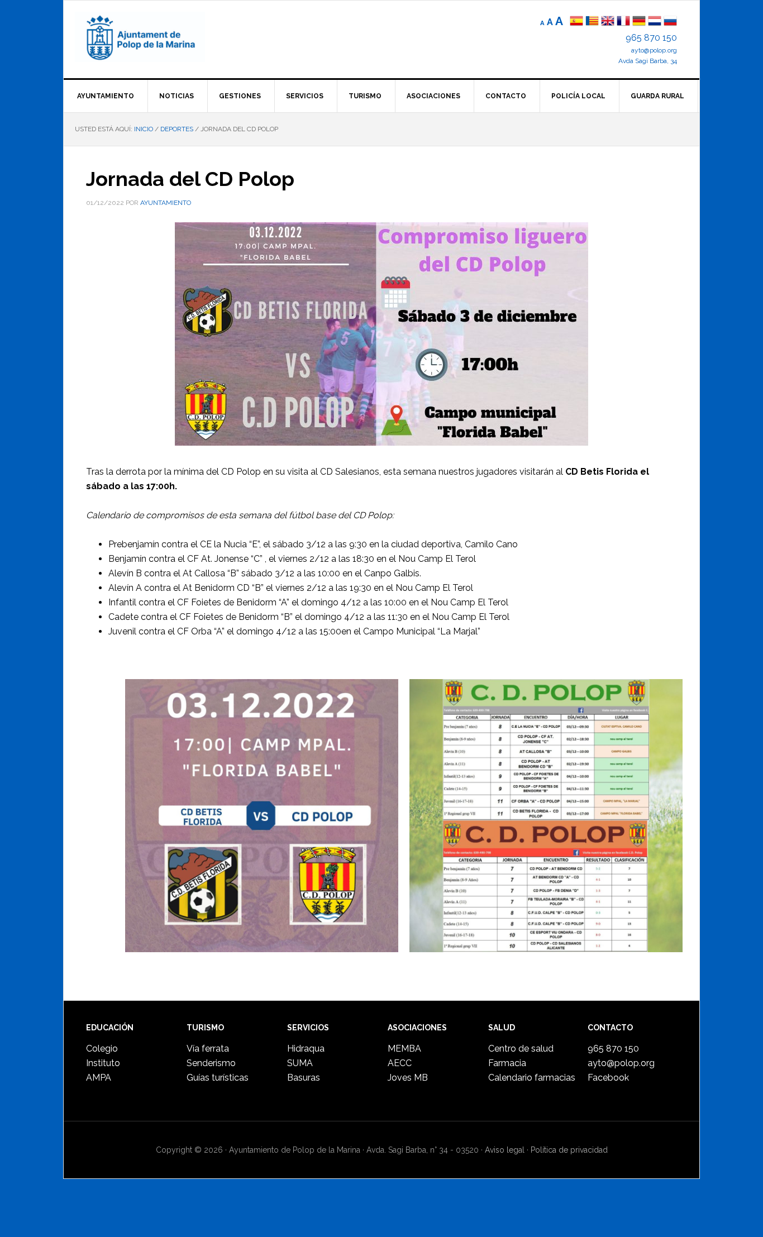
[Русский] (670, 22)
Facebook (608, 1077)
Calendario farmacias (531, 1077)
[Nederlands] (656, 22)
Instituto (103, 1063)
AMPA (98, 1077)
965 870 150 (651, 37)
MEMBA (404, 1048)
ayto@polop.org (654, 50)
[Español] (576, 22)
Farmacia (507, 1063)
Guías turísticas (218, 1077)
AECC (400, 1063)
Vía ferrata (208, 1048)
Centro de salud (521, 1048)
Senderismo (211, 1063)
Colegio (102, 1048)
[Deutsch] (639, 22)
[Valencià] (592, 22)
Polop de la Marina (153, 37)
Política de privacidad (569, 1149)
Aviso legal (504, 1149)
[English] (607, 22)
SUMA (300, 1063)
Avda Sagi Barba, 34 (647, 61)
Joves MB (408, 1077)
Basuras (303, 1077)
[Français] (623, 22)
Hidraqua (306, 1048)
